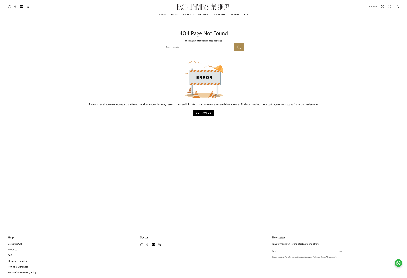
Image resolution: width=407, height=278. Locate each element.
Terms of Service (326, 257)
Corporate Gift (15, 243)
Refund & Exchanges (18, 266)
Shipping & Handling (17, 261)
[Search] (239, 47)
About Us (12, 249)
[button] (174, 14)
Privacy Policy (312, 257)
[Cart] (397, 6)
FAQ (10, 255)
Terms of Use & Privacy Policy (22, 272)
